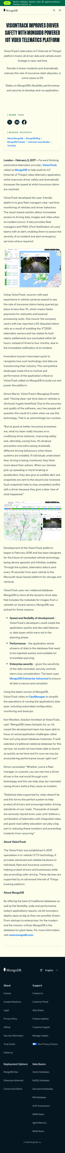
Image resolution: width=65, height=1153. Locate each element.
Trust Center (9, 1044)
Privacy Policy (10, 1018)
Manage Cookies (40, 1035)
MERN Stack (38, 1114)
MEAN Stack (38, 1131)
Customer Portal (40, 1001)
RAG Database (39, 1097)
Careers (7, 993)
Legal (6, 1010)
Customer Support (41, 1027)
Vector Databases (40, 1071)
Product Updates (40, 1018)
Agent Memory (39, 1122)
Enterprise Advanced (13, 1080)
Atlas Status (38, 1010)
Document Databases (42, 1088)
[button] (52, 970)
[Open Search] (54, 10)
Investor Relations (12, 1001)
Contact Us (37, 993)
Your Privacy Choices (47, 1044)
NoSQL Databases (40, 1080)
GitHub (7, 1027)
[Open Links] (59, 10)
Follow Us (8, 1052)
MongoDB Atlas (11, 1071)
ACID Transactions (41, 1105)
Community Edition (13, 1088)
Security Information (13, 1035)
